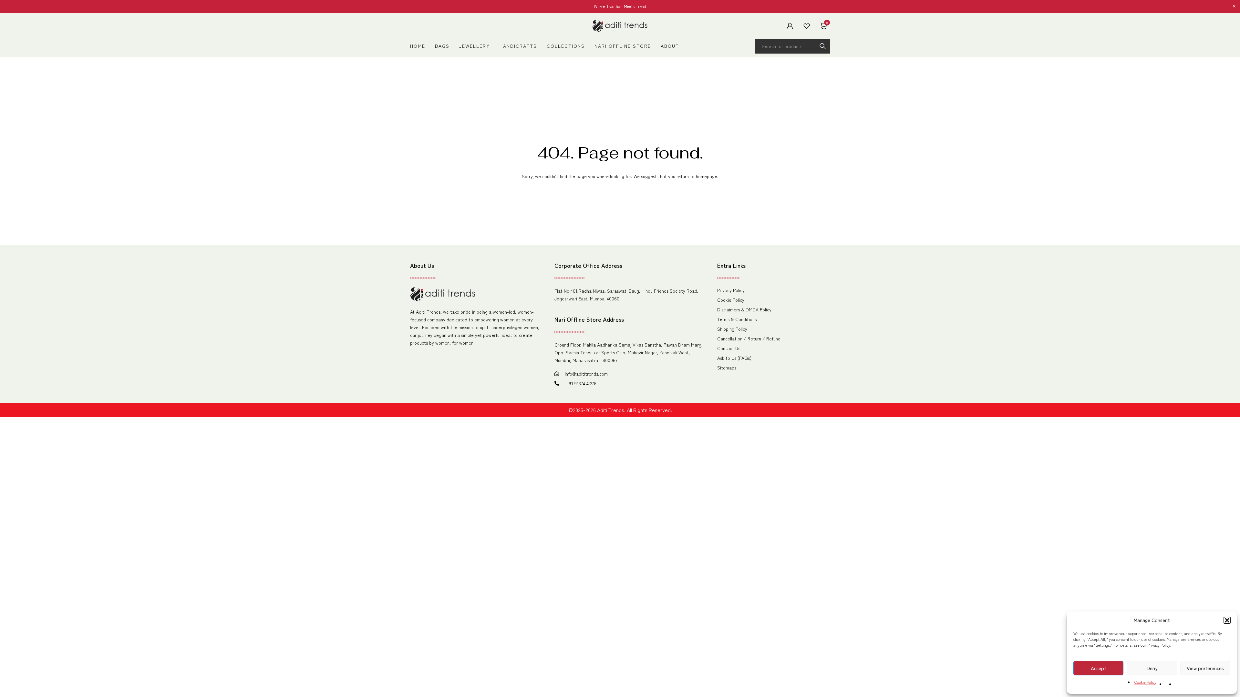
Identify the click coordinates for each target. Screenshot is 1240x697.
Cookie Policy (1145, 682)
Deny (1152, 668)
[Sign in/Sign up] (789, 26)
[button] (1227, 620)
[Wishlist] (806, 26)
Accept (1098, 668)
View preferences (1205, 668)
